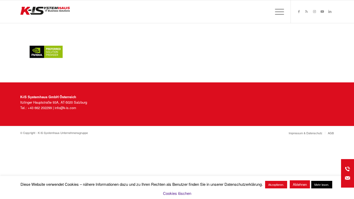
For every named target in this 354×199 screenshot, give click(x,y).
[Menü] (278, 11)
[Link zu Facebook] (299, 11)
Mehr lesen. (321, 184)
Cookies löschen (177, 193)
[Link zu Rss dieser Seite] (306, 11)
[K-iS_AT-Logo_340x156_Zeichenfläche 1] (45, 11)
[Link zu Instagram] (314, 11)
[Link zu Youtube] (322, 11)
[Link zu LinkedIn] (330, 11)
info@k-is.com (65, 107)
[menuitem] (278, 11)
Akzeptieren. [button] (276, 184)
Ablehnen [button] (300, 184)
